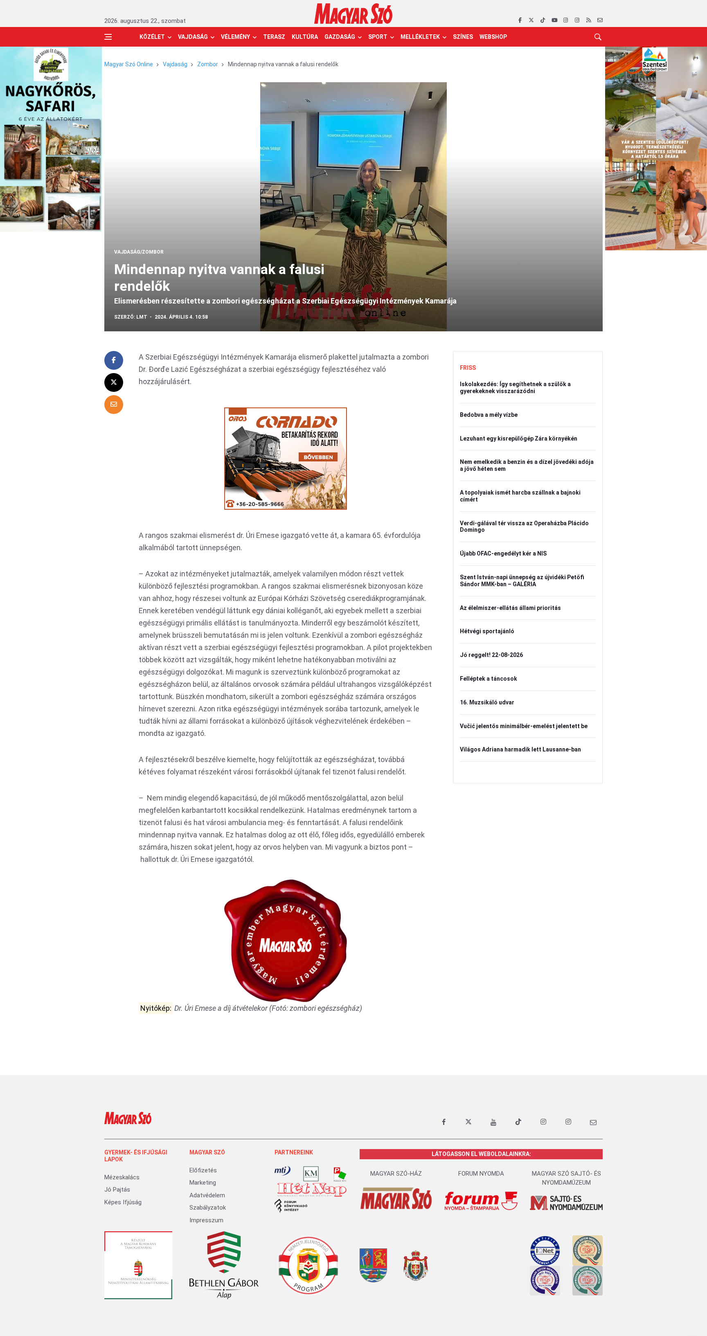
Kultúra (305, 37)
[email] (600, 20)
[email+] (593, 1122)
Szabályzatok (207, 1207)
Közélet (152, 37)
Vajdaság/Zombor (139, 252)
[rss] (588, 20)
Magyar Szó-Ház (396, 1173)
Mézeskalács (122, 1177)
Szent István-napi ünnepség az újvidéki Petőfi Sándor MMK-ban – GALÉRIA (522, 580)
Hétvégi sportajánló (487, 631)
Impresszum (206, 1220)
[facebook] (519, 20)
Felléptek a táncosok (488, 678)
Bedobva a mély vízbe (489, 415)
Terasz (274, 37)
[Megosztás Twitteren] (113, 382)
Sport (377, 37)
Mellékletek (420, 37)
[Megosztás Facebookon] (113, 360)
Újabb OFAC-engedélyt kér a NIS (503, 553)
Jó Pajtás (117, 1189)
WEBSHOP (493, 37)
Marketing (202, 1182)
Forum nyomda (481, 1173)
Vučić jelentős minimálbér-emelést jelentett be (524, 726)
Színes (463, 37)
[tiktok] (542, 20)
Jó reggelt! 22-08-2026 (491, 655)
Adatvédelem (207, 1195)
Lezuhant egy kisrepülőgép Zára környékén (518, 438)
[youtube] (554, 20)
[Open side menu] (108, 37)
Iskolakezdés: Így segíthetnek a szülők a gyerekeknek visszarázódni (515, 387)
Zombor (207, 64)
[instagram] (565, 20)
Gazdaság (339, 37)
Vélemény (235, 37)
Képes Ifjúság (123, 1202)
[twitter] (531, 20)
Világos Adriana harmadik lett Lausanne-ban (520, 749)
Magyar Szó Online (128, 64)
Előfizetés (203, 1170)
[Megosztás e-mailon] (113, 404)
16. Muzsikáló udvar (487, 702)
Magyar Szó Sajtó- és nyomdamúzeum (566, 1178)
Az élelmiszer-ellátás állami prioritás (510, 608)
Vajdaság (193, 37)
